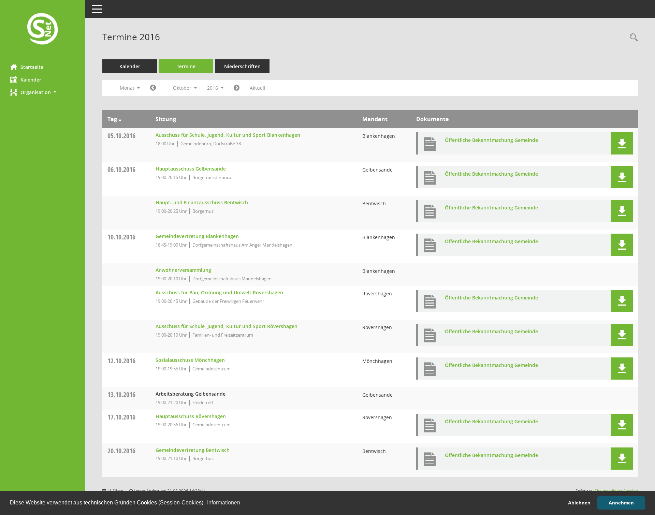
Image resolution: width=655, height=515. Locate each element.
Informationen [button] (223, 502)
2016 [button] (213, 88)
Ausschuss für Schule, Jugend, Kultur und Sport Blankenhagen (228, 135)
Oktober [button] (183, 88)
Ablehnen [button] (579, 502)
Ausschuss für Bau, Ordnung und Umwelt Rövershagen (219, 292)
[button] (42, 92)
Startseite (31, 67)
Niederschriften (242, 66)
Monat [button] (128, 88)
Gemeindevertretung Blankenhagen (197, 236)
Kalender (30, 79)
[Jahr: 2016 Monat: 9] (153, 88)
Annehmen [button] (621, 502)
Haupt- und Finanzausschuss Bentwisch (202, 202)
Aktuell (257, 88)
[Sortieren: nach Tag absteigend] (119, 119)
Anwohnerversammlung (183, 270)
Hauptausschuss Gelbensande (191, 168)
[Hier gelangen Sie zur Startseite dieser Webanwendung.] (42, 29)
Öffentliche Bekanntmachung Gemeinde (491, 140)
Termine (186, 66)
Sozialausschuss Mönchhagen (190, 360)
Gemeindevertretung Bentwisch (193, 450)
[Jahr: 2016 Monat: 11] (237, 88)
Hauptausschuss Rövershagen (191, 416)
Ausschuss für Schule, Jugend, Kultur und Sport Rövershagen (226, 326)
